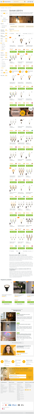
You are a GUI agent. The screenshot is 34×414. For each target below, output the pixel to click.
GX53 (3, 49)
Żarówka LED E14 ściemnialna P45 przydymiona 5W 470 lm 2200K (21, 46)
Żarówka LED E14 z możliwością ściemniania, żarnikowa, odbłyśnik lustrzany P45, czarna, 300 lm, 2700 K (21, 127)
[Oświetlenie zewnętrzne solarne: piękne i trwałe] (8, 326)
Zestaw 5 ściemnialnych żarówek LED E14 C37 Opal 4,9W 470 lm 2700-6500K (29, 176)
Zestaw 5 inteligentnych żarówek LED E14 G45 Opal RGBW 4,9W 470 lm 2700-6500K (13, 62)
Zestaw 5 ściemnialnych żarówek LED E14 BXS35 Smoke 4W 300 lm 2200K (29, 242)
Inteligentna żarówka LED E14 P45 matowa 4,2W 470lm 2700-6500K (21, 143)
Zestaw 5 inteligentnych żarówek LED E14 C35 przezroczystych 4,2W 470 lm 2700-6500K (13, 127)
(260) (19, 296)
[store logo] (7, 1)
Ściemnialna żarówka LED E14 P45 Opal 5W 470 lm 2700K (29, 62)
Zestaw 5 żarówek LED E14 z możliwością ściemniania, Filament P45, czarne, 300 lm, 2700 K (29, 226)
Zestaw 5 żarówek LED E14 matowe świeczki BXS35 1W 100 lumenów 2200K (13, 209)
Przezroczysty (5, 19)
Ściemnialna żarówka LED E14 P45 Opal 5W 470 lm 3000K (21, 226)
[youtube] (30, 389)
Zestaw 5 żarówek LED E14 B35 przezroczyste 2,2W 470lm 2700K (13, 242)
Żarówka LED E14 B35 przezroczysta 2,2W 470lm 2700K (29, 127)
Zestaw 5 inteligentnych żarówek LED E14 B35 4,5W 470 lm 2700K (12, 160)
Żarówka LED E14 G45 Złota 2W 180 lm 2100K (29, 83)
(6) (31, 296)
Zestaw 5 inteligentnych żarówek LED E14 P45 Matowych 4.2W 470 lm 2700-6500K (29, 143)
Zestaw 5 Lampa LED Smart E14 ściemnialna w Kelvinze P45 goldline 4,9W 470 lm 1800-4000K (13, 193)
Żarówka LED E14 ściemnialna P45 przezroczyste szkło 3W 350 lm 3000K (13, 83)
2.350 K (3, 66)
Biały (4, 18)
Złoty (4, 21)
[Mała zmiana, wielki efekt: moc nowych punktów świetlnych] (8, 316)
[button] (17, 4)
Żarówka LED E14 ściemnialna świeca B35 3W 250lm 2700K (29, 99)
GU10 (3, 46)
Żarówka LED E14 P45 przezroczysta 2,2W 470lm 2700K (21, 193)
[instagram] (18, 354)
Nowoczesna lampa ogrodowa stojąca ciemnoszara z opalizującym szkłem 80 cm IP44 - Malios (19, 295)
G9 (3, 47)
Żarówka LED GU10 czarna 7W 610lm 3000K (6, 295)
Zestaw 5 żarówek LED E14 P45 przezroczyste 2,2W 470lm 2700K (21, 242)
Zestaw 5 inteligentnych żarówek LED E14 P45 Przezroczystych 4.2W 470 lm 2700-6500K (29, 209)
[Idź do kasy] (23, 35)
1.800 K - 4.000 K (5, 60)
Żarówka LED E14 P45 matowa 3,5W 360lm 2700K (12, 46)
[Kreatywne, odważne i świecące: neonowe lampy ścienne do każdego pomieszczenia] (8, 336)
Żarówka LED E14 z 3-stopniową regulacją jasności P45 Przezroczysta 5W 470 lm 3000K (21, 62)
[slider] (3, 13)
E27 (3, 44)
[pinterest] (20, 354)
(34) (5, 296)
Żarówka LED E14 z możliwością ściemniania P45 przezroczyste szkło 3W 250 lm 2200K (21, 160)
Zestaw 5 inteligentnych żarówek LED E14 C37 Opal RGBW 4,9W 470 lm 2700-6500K (13, 226)
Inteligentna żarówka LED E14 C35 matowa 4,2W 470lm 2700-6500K (29, 46)
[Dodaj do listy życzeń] (15, 38)
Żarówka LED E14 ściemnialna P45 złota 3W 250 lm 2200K (12, 176)
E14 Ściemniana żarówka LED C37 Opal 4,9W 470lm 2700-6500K (28, 160)
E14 (3, 43)
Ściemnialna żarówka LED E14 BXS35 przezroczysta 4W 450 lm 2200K (29, 193)
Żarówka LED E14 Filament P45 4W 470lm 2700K (20, 83)
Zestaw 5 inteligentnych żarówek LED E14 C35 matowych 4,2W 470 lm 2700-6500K (21, 209)
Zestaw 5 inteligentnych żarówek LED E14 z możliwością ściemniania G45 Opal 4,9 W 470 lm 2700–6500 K (13, 99)
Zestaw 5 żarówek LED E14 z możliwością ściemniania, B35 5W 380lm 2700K (21, 176)
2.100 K (3, 63)
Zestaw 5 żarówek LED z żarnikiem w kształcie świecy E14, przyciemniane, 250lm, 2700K (13, 143)
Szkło (3, 27)
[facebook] (25, 389)
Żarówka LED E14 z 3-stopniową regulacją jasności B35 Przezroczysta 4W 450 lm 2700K (21, 99)
